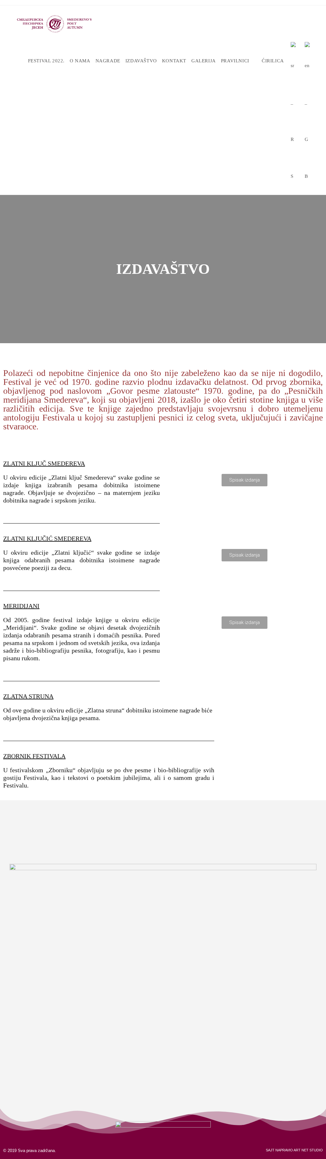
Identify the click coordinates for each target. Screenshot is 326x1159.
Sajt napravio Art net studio (294, 1150)
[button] (244, 480)
